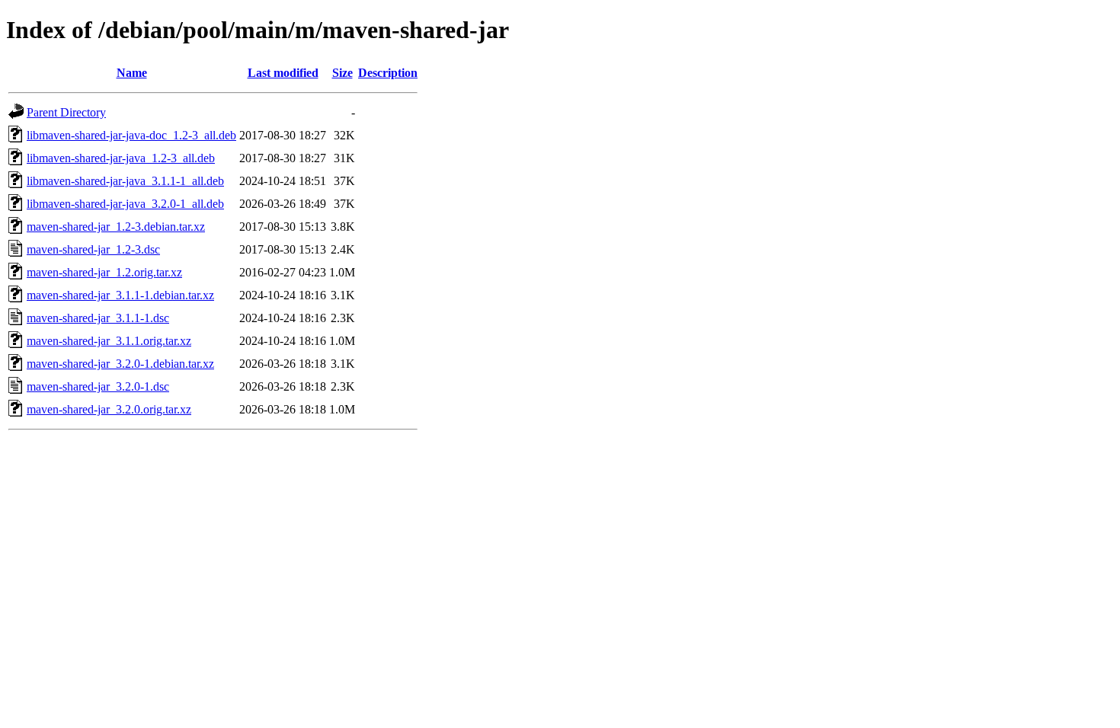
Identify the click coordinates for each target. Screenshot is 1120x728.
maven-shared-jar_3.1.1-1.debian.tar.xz (120, 295)
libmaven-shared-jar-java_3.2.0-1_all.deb (125, 203)
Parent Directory (66, 112)
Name (132, 72)
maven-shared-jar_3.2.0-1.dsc (98, 386)
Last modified (283, 72)
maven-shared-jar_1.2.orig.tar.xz (104, 272)
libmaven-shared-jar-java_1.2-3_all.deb (121, 158)
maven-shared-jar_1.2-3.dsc (93, 249)
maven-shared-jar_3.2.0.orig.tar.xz (109, 409)
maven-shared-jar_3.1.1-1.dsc (98, 317)
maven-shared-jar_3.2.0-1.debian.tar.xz (120, 363)
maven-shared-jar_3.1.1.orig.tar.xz (109, 340)
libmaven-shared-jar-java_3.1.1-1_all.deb (125, 180)
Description (388, 72)
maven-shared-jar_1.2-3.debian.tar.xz (116, 226)
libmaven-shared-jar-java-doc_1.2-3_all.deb (131, 135)
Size (342, 72)
